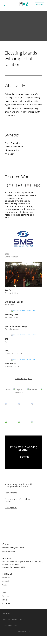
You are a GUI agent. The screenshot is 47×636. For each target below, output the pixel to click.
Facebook (5, 581)
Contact (6, 603)
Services (6, 596)
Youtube (5, 585)
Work (5, 592)
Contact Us (39, 5)
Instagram (6, 577)
